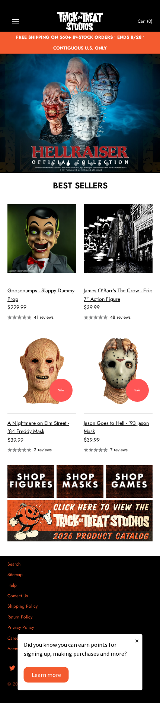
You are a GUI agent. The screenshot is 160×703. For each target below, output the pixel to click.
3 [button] (68, 164)
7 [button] (99, 164)
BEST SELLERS (80, 185)
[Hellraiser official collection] (80, 113)
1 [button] (52, 164)
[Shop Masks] (80, 481)
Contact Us (17, 595)
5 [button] (83, 164)
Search (13, 564)
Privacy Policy (20, 627)
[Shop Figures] (30, 481)
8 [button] (107, 164)
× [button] (137, 640)
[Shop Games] (129, 481)
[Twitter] (12, 668)
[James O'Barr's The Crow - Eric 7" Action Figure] (118, 238)
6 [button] (91, 164)
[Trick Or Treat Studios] (80, 21)
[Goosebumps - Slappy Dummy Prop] (41, 238)
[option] (80, 113)
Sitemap (15, 574)
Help (12, 585)
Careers (14, 638)
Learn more (46, 674)
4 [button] (76, 164)
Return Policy (19, 617)
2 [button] (60, 164)
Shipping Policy (22, 606)
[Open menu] (15, 21)
